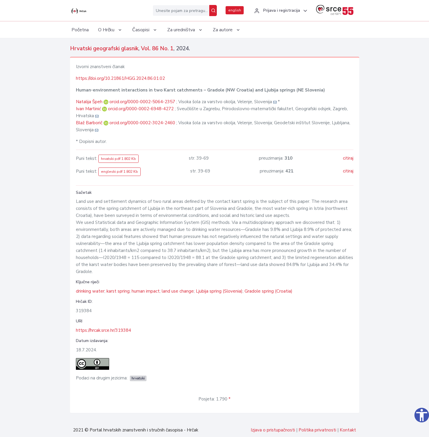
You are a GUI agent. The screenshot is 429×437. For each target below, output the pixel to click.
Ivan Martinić (89, 109)
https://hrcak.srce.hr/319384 (103, 330)
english (234, 10)
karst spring (118, 291)
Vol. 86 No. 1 (157, 48)
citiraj (348, 158)
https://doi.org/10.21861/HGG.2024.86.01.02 (120, 78)
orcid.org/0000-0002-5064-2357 (142, 102)
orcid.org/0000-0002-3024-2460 (142, 123)
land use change (178, 291)
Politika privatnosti (317, 430)
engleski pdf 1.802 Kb (119, 171)
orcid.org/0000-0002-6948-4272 (141, 109)
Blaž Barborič (90, 123)
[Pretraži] (213, 10)
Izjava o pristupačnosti (273, 430)
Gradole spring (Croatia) (268, 291)
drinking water (90, 291)
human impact (146, 291)
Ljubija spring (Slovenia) (219, 291)
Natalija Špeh (90, 102)
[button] (280, 11)
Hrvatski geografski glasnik (104, 48)
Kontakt (348, 430)
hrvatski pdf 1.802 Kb (118, 158)
